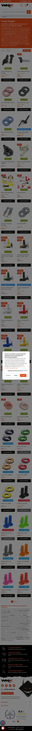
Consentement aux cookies (3, 728)
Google (6, 358)
